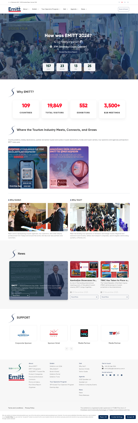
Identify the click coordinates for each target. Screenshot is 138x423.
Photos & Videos (34, 382)
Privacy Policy (29, 408)
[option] (23, 335)
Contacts (32, 379)
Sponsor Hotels (84, 369)
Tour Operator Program (50, 9)
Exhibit (34, 9)
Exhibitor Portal (55, 374)
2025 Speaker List (85, 379)
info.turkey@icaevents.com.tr (114, 368)
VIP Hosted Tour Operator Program (62, 384)
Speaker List (83, 382)
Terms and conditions (15, 408)
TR (119, 2)
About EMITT (33, 366)
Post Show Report (35, 384)
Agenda (74, 9)
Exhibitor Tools (55, 377)
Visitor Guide (83, 371)
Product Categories (36, 374)
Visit (64, 9)
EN (122, 2)
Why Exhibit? (54, 369)
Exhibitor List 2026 (56, 366)
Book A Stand (123, 9)
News (83, 9)
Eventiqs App (54, 387)
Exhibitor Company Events (88, 384)
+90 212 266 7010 (110, 366)
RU (125, 2)
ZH (128, 2)
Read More (16, 295)
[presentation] (64, 74)
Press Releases (84, 395)
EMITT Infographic (35, 369)
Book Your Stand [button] (68, 55)
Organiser (32, 387)
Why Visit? (82, 366)
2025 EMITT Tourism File (37, 371)
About (25, 9)
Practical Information (36, 377)
